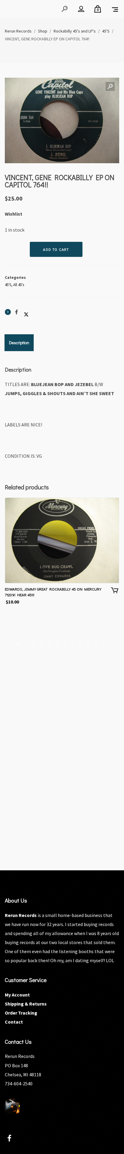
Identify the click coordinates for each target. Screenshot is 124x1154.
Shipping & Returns (26, 1004)
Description (19, 342)
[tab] (19, 342)
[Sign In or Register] (81, 9)
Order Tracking (21, 1013)
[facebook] (13, 1139)
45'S (8, 284)
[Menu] (115, 9)
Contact (14, 1022)
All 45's (18, 284)
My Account (17, 995)
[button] (110, 86)
